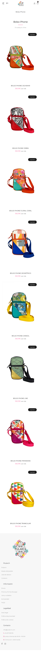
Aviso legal (4, 612)
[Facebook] (1, 644)
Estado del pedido (7, 571)
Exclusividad (5, 599)
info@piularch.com (9, 630)
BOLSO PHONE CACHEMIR (20, 86)
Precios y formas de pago (9, 592)
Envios (3, 588)
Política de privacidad (8, 616)
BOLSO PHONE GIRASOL (20, 336)
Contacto (4, 578)
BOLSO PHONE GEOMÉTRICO (20, 273)
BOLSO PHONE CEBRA (20, 148)
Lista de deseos (6, 574)
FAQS (3, 602)
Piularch (3, 567)
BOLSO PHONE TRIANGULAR (20, 523)
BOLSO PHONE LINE (20, 398)
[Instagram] (5, 644)
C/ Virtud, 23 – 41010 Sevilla (12, 640)
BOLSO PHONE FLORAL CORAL (20, 211)
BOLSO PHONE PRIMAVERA (21, 461)
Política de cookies (7, 620)
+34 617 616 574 (9, 633)
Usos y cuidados (6, 595)
